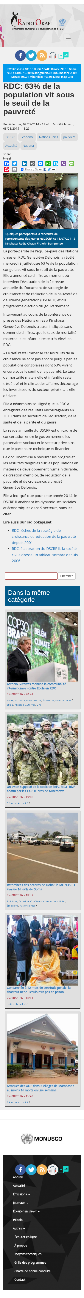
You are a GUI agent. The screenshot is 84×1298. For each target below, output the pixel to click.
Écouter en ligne (25, 1237)
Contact (19, 1279)
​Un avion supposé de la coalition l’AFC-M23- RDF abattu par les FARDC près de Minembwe (41, 789)
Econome (27, 137)
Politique (12, 901)
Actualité (11, 146)
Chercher (66, 576)
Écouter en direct (25, 1211)
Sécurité (12, 803)
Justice (10, 1004)
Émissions (48, 700)
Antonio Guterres (25, 704)
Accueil (18, 1177)
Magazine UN (33, 700)
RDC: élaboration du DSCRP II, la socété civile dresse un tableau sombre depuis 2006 (45, 554)
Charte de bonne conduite (32, 1271)
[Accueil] (38, 20)
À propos (20, 1245)
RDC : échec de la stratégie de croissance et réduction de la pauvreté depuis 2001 (44, 536)
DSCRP (10, 137)
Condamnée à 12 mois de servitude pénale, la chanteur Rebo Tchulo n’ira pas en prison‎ (39, 990)
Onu (39, 704)
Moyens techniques (28, 1254)
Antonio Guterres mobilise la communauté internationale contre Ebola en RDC (36, 686)
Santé (10, 700)
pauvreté (69, 137)
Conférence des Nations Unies (47, 901)
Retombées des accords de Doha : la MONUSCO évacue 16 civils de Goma (41, 887)
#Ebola (18, 1220)
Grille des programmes (30, 1262)
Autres (18, 1228)
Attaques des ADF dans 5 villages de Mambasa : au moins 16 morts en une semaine (40, 1088)
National (28, 146)
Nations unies (48, 137)
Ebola (10, 704)
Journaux (19, 1203)
